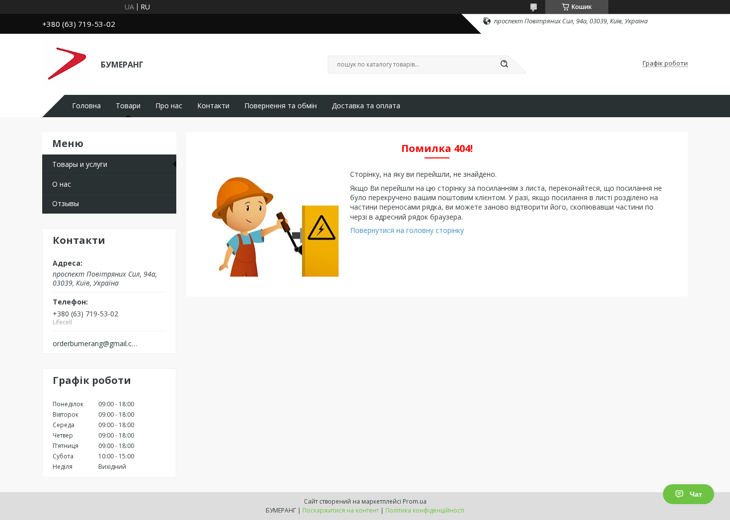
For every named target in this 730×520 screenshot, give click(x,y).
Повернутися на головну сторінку (407, 230)
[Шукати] (504, 65)
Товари (128, 105)
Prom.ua (415, 501)
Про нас (168, 105)
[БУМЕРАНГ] (67, 63)
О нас (61, 184)
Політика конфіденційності (424, 510)
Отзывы (65, 203)
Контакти (213, 105)
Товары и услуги (79, 164)
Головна (86, 105)
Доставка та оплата (366, 105)
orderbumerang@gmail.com (96, 343)
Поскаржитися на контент (340, 510)
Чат (696, 494)
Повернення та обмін (280, 105)
